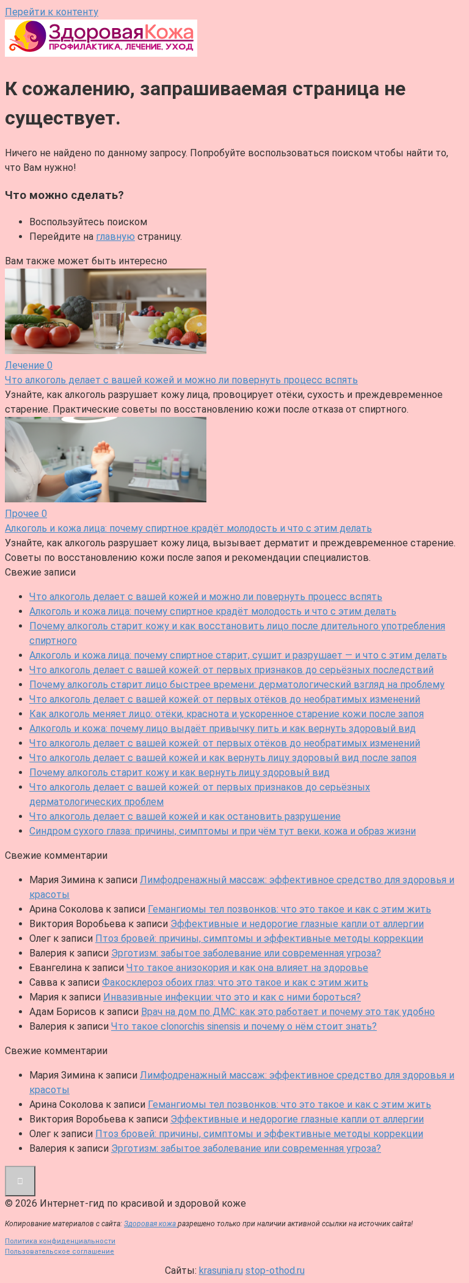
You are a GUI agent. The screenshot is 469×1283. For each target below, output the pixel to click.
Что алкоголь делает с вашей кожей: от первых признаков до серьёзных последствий (231, 670)
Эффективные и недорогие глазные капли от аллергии (297, 924)
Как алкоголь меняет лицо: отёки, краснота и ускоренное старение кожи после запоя (226, 714)
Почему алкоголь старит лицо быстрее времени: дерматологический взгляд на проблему (237, 684)
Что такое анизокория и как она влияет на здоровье (247, 968)
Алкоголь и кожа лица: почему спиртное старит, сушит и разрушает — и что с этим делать (238, 655)
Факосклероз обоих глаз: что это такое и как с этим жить (235, 982)
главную (115, 236)
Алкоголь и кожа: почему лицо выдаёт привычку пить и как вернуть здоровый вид (222, 728)
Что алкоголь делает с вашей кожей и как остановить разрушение (185, 816)
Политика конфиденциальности (60, 1241)
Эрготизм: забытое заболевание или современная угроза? (246, 953)
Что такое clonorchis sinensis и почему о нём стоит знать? (244, 1026)
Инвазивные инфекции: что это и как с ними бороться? (232, 997)
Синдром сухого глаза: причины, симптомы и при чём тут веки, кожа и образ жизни (222, 831)
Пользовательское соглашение (59, 1252)
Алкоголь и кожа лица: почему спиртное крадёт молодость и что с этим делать (212, 611)
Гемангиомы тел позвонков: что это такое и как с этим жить (289, 909)
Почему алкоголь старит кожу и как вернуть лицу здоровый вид (179, 772)
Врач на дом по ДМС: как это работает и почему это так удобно (288, 1011)
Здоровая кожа (151, 1224)
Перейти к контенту (51, 12)
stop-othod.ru (275, 1270)
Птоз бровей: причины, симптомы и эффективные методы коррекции (259, 938)
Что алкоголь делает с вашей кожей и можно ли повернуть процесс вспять (205, 596)
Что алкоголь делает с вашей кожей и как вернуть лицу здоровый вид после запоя (222, 758)
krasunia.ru (221, 1270)
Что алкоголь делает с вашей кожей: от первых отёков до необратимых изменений (224, 699)
